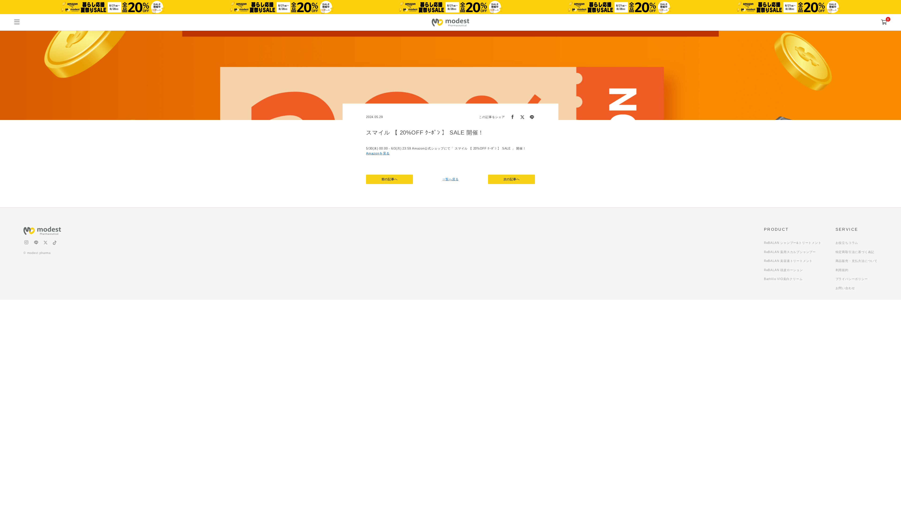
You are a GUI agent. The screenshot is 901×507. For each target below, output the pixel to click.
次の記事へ (512, 179)
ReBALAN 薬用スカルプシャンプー (790, 252)
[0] (884, 22)
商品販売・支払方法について (857, 261)
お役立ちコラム (847, 243)
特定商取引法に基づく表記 (855, 252)
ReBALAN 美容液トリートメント (788, 261)
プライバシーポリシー (852, 279)
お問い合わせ (845, 288)
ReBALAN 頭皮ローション (783, 270)
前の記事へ (390, 179)
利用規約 (842, 270)
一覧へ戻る (451, 179)
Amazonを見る (378, 153)
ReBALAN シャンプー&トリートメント (792, 243)
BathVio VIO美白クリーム (783, 279)
